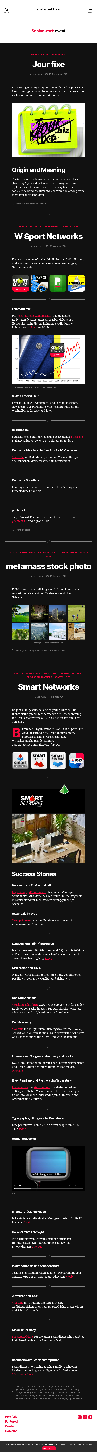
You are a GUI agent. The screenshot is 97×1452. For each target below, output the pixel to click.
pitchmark (18, 521)
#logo (48, 958)
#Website (17, 1029)
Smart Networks (48, 687)
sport (27, 530)
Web (75, 226)
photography (34, 650)
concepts (31, 1386)
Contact (10, 1426)
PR (31, 226)
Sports (67, 226)
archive (18, 1386)
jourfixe (25, 203)
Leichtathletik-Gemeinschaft (34, 316)
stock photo (53, 650)
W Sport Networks (48, 236)
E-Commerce (33, 673)
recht (31, 1395)
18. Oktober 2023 (58, 576)
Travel (48, 556)
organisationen (57, 1392)
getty (24, 650)
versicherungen (60, 1398)
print (17, 1395)
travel (62, 650)
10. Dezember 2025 (58, 74)
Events (35, 54)
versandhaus (46, 1398)
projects (24, 1395)
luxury (76, 1389)
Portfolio (11, 1416)
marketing (26, 1392)
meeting (34, 203)
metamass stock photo (48, 566)
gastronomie (21, 1389)
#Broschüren (20, 1087)
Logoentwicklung (23, 1336)
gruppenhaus (46, 1389)
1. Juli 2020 (58, 697)
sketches (59, 1395)
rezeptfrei (40, 1395)
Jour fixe (48, 64)
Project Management (53, 54)
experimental (58, 1386)
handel (56, 1389)
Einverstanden (49, 1448)
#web (22, 1129)
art (24, 1386)
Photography (27, 553)
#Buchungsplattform (25, 1005)
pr (23, 530)
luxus (17, 1392)
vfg (69, 1398)
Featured (11, 1421)
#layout (37, 1246)
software (68, 1395)
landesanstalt (66, 1389)
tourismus (20, 1398)
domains (41, 1386)
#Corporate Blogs (22, 1374)
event (18, 203)
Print (46, 553)
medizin (35, 1392)
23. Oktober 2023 (58, 246)
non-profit (45, 1392)
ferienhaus (70, 1386)
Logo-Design (19, 892)
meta (39, 74)
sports (44, 650)
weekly (42, 203)
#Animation (42, 1087)
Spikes (31, 327)
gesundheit (33, 1389)
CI (22, 673)
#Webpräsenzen (22, 920)
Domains (11, 1431)
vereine (35, 1398)
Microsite (77, 437)
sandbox (50, 1395)
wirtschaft (77, 1398)
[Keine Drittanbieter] (94, 1446)
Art (16, 673)
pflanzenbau (71, 1392)
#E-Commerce (37, 892)
